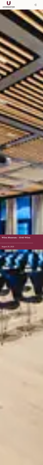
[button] (35, 5)
